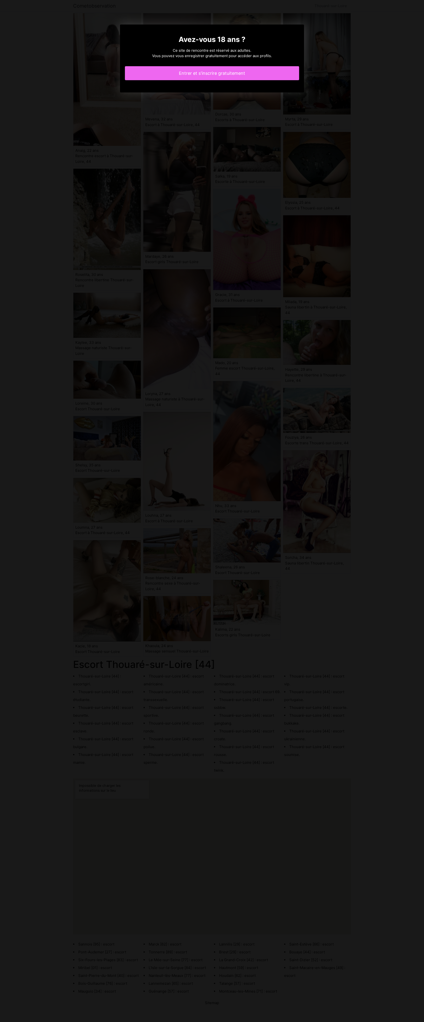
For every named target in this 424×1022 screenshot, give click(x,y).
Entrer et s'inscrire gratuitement (212, 73)
